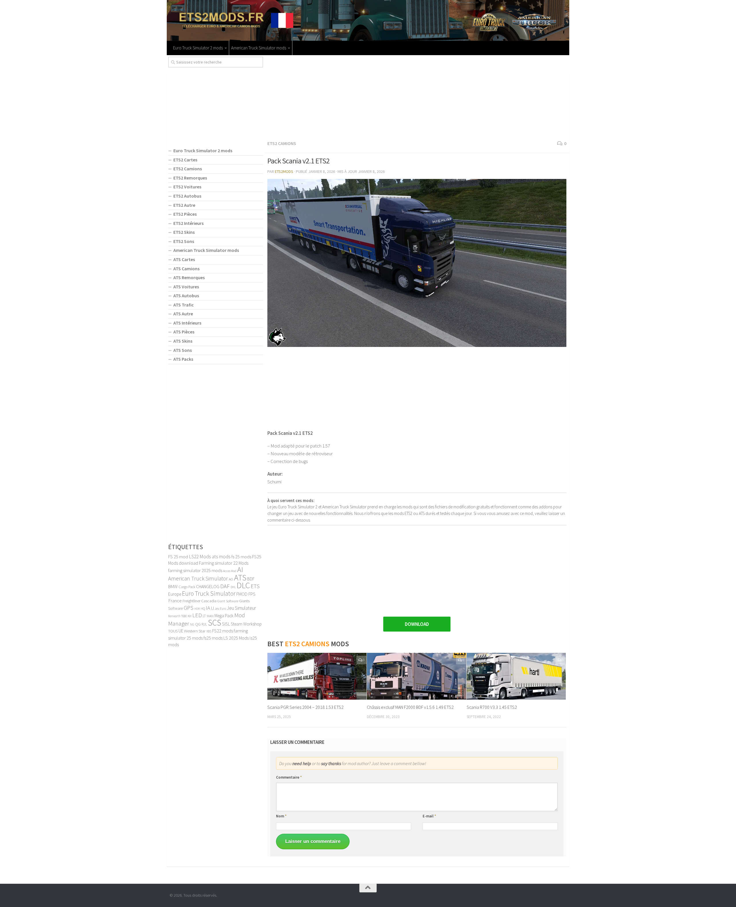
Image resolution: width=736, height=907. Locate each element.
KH (189, 616)
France (175, 600)
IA (208, 607)
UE (181, 631)
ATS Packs (183, 359)
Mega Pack (223, 615)
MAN (210, 615)
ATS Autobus (186, 295)
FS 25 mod (178, 556)
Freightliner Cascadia (199, 601)
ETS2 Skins (184, 232)
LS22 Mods (200, 556)
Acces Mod (229, 571)
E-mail (429, 816)
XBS (208, 631)
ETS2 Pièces (185, 214)
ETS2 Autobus (187, 196)
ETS (255, 586)
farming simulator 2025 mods (195, 570)
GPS (188, 607)
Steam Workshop (246, 624)
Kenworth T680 (177, 616)
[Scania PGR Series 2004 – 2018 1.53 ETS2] (317, 676)
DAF (225, 586)
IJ (212, 608)
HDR (197, 609)
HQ (203, 608)
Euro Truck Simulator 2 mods (198, 48)
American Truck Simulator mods (258, 48)
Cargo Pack (187, 586)
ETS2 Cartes (185, 160)
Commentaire (289, 777)
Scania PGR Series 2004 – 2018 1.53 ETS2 (305, 707)
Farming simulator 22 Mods (223, 563)
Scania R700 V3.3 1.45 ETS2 (492, 707)
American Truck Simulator (198, 578)
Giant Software (227, 601)
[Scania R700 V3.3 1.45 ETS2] (516, 676)
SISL (226, 624)
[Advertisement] (416, 97)
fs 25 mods (241, 556)
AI (240, 569)
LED (197, 615)
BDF (250, 579)
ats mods (221, 556)
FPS (252, 594)
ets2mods (284, 171)
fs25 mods (213, 638)
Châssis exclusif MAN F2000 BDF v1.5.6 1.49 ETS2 (410, 707)
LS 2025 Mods (236, 638)
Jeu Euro (220, 609)
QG (198, 624)
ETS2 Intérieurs (188, 223)
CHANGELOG (207, 586)
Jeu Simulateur (241, 608)
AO (231, 579)
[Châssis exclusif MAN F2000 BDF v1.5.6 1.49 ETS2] (416, 676)
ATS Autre (183, 314)
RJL (204, 624)
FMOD (242, 594)
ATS (240, 577)
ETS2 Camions (281, 143)
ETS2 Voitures (187, 187)
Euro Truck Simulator (208, 593)
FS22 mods (222, 631)
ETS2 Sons (183, 241)
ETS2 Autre (184, 205)
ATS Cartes (184, 259)
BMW (173, 586)
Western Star (195, 631)
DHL (233, 587)
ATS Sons (182, 350)
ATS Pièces (183, 332)
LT (204, 615)
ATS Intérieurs (187, 323)
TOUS (173, 631)
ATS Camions (186, 268)
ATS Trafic (183, 305)
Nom (281, 816)
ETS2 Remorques (190, 178)
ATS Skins (182, 341)
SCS (214, 622)
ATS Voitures (186, 287)
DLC (243, 585)
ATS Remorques (189, 277)
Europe (174, 594)
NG (192, 624)
